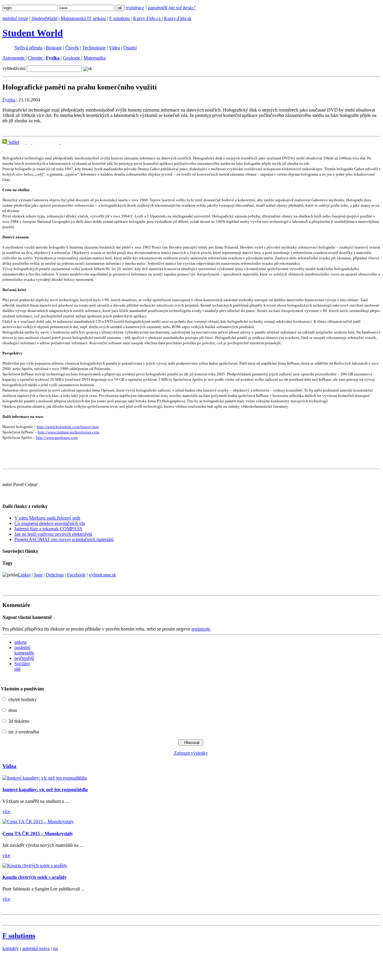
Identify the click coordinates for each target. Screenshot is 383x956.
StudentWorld (44, 18)
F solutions (119, 18)
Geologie (72, 57)
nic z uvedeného (23, 731)
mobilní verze (15, 18)
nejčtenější (24, 658)
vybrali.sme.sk (102, 574)
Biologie (54, 47)
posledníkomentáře (24, 650)
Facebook (76, 574)
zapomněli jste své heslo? (171, 7)
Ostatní (130, 47)
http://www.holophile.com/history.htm (68, 426)
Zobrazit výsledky (191, 753)
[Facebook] (23, 142)
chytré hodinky (22, 699)
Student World (32, 33)
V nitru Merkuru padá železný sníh (47, 517)
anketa (20, 642)
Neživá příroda (28, 47)
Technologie (94, 47)
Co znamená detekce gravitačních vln (49, 523)
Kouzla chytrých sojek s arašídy (34, 877)
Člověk (72, 47)
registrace (135, 7)
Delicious (55, 574)
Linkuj (24, 574)
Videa (114, 47)
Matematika (94, 57)
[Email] (57, 142)
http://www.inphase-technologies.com (68, 432)
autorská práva (36, 948)
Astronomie (14, 57)
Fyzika (8, 99)
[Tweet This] (29, 142)
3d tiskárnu (18, 721)
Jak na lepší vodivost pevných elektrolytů (53, 534)
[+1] (42, 141)
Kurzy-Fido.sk (178, 18)
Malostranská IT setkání (83, 18)
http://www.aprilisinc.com (57, 437)
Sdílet (13, 142)
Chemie (36, 57)
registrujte (201, 628)
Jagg (38, 574)
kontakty (10, 948)
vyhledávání (13, 68)
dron (12, 710)
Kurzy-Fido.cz (147, 18)
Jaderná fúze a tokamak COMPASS (48, 528)
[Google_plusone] (42, 142)
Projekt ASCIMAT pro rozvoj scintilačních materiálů (64, 539)
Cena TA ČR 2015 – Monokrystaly (37, 833)
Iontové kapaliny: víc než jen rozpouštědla (45, 789)
